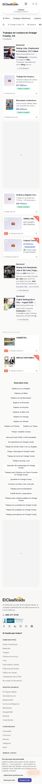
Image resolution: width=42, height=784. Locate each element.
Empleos (33, 24)
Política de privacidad (11, 669)
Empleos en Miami (21, 393)
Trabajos (6, 652)
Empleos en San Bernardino (21, 398)
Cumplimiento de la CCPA (12, 677)
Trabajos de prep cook (21, 461)
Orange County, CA (17, 24)
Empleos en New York (21, 412)
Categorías (7, 743)
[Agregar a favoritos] (36, 93)
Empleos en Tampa (30, 426)
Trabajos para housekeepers (21, 489)
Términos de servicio (10, 656)
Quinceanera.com (9, 696)
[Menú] (34, 3)
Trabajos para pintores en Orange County (21, 514)
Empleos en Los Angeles (21, 388)
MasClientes (7, 708)
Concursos (7, 735)
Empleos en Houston (21, 407)
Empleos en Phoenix (12, 426)
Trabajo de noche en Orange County (21, 456)
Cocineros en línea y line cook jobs (21, 484)
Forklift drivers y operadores (21, 493)
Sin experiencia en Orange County (21, 442)
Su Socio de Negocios (11, 704)
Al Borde (6, 716)
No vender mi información (12, 681)
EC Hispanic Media (9, 692)
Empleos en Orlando (21, 421)
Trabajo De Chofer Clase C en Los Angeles (21, 447)
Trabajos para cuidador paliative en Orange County (21, 499)
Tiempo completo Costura (21, 432)
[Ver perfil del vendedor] (6, 219)
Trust (4, 660)
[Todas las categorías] (25, 3)
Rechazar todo (9, 780)
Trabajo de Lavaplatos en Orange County (21, 510)
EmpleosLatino (8, 700)
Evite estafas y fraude (11, 665)
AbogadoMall (8, 712)
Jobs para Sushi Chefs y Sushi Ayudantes (21, 437)
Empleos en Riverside (21, 403)
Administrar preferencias (13, 775)
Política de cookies (10, 673)
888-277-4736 (12, 615)
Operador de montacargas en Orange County (21, 466)
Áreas (5, 747)
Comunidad (7, 731)
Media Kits (6, 648)
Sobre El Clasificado (10, 644)
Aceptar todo (25, 780)
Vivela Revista (8, 720)
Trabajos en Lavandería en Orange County (21, 505)
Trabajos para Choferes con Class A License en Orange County (21, 473)
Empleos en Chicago (21, 417)
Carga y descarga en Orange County (21, 451)
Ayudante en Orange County (21, 479)
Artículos (6, 739)
